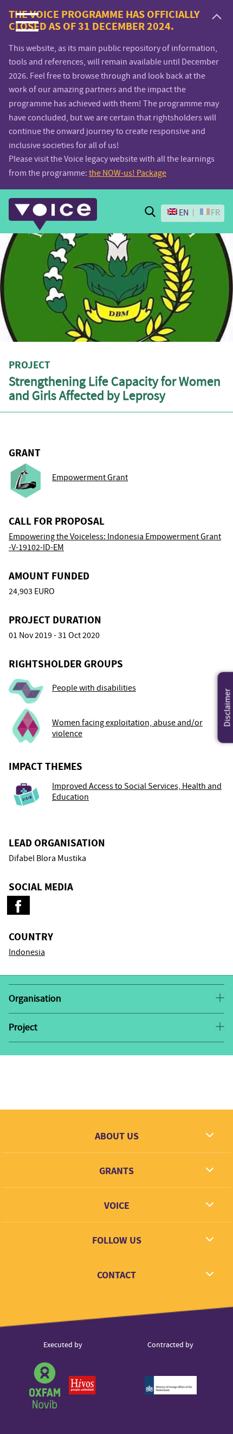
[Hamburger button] (27, 21)
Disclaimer (227, 707)
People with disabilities (94, 688)
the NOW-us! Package (127, 173)
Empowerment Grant (90, 477)
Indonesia (27, 952)
